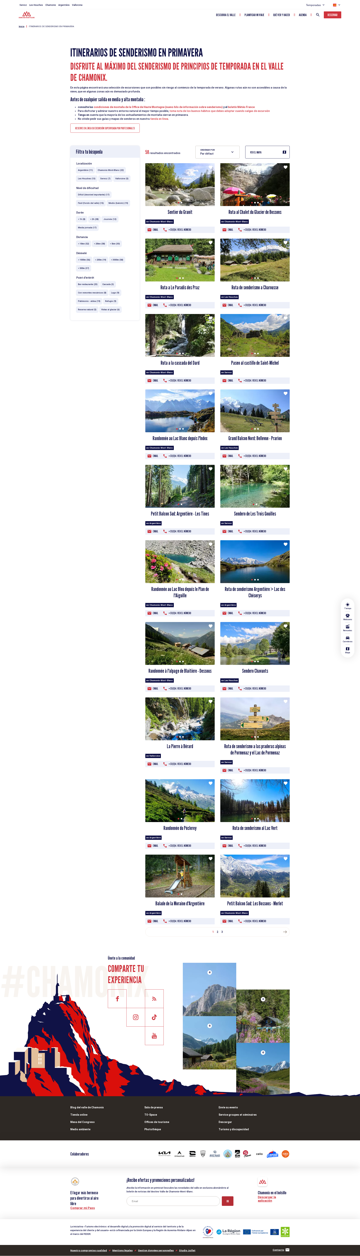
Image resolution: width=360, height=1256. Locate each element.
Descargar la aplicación (267, 1198)
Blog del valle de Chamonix (87, 1107)
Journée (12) (110, 219)
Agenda (303, 15)
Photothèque (152, 1129)
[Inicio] (27, 15)
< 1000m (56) (84, 260)
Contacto (278, 1250)
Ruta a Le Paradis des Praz (180, 287)
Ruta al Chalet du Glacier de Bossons (255, 212)
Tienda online (78, 1114)
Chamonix (50, 5)
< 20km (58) (99, 244)
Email (155, 229)
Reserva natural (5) (87, 309)
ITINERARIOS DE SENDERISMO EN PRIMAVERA (51, 26)
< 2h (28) (94, 219)
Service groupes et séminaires (238, 1114)
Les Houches (36, 5)
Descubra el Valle (226, 15)
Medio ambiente (80, 1129)
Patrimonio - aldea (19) (89, 301)
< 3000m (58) (117, 260)
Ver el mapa (255, 152)
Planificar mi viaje (254, 15)
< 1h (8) (81, 219)
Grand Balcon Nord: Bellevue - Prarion (255, 438)
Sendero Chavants (255, 671)
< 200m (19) (100, 260)
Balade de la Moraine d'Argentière (180, 903)
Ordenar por (207, 150)
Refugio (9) (110, 301)
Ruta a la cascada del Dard (180, 363)
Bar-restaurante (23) (88, 284)
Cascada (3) (108, 284)
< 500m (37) (83, 268)
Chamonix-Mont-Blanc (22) (111, 170)
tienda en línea (159, 118)
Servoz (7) (105, 178)
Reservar (333, 15)
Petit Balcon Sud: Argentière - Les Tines (180, 513)
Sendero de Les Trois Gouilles (255, 513)
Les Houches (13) (86, 178)
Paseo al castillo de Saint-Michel (255, 363)
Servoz (23, 5)
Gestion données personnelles (156, 1250)
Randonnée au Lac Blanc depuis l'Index (180, 438)
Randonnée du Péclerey (180, 828)
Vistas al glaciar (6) (110, 309)
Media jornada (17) (87, 227)
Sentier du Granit (180, 212)
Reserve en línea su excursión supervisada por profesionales (105, 128)
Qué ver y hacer (281, 15)
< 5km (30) (115, 244)
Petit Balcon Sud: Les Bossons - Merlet (255, 903)
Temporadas (313, 5)
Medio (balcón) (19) (118, 203)
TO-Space (150, 1114)
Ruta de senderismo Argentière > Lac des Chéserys (255, 592)
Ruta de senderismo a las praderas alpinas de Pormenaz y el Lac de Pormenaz (255, 749)
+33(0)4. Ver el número (179, 229)
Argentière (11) (85, 170)
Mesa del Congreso (82, 1122)
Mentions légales (122, 1250)
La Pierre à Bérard (180, 746)
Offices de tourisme (156, 1122)
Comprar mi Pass (82, 1208)
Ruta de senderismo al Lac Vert (255, 828)
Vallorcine (77, 5)
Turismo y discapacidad (234, 1129)
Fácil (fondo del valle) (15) (91, 203)
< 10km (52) (83, 244)
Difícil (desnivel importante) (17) (94, 194)
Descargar (225, 1122)
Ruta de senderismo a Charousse (255, 287)
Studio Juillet (187, 1250)
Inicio (21, 26)
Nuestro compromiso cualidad (88, 1250)
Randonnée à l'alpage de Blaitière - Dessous (180, 671)
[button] (178, 202)
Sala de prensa (153, 1107)
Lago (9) (115, 293)
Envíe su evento (228, 1107)
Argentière (64, 5)
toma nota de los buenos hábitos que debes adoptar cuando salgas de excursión (220, 110)
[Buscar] (318, 15)
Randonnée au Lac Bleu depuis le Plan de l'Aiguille (180, 592)
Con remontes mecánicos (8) (92, 293)
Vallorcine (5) (121, 178)
